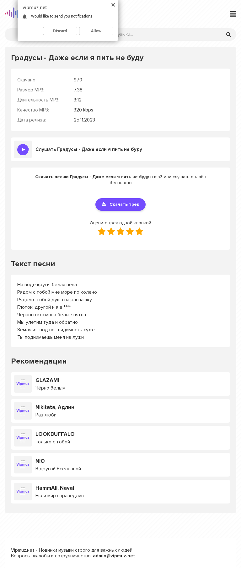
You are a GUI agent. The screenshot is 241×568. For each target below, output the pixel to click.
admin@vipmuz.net (114, 556)
